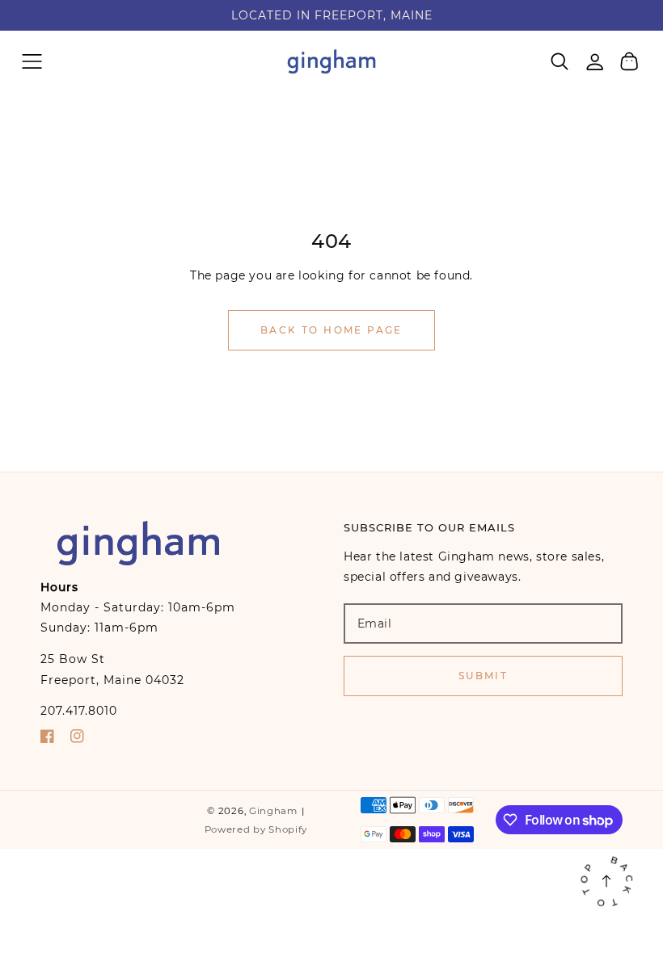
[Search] (560, 61)
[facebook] (47, 739)
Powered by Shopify (256, 829)
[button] (32, 61)
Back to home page (331, 330)
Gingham (273, 811)
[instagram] (77, 739)
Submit (483, 676)
